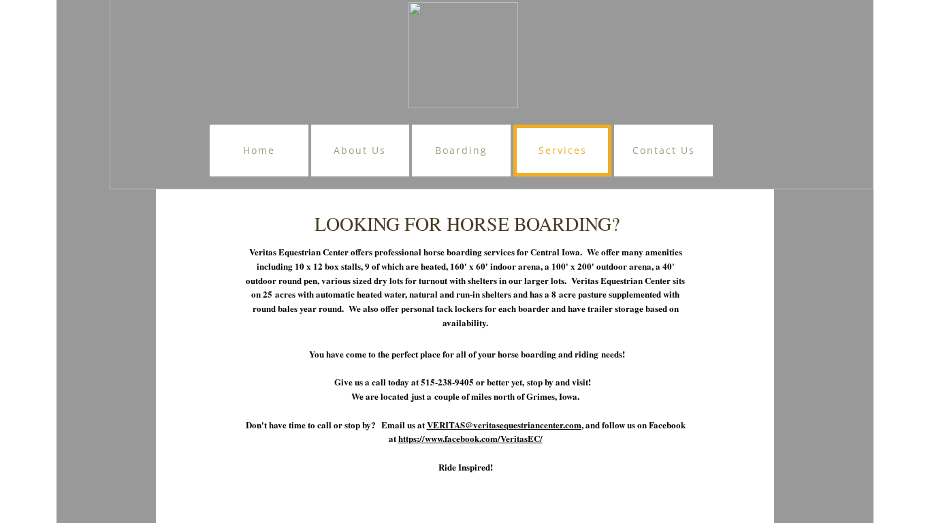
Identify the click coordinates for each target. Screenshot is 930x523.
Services (563, 150)
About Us (360, 150)
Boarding (461, 150)
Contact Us (663, 150)
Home (259, 150)
